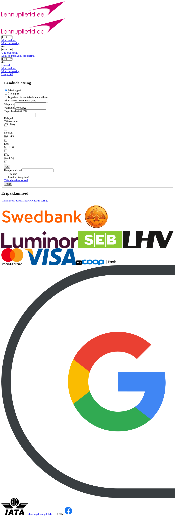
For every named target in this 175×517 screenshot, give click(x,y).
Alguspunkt (10, 100)
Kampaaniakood (13, 170)
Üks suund (13, 93)
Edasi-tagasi (14, 90)
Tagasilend (10, 111)
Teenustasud (20, 200)
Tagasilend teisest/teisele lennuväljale (28, 97)
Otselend (12, 173)
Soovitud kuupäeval (18, 177)
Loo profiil (7, 74)
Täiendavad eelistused (16, 180)
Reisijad (8, 118)
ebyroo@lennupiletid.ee (41, 514)
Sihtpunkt (9, 104)
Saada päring (40, 200)
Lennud (5, 65)
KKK (30, 200)
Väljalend (9, 107)
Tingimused (7, 200)
